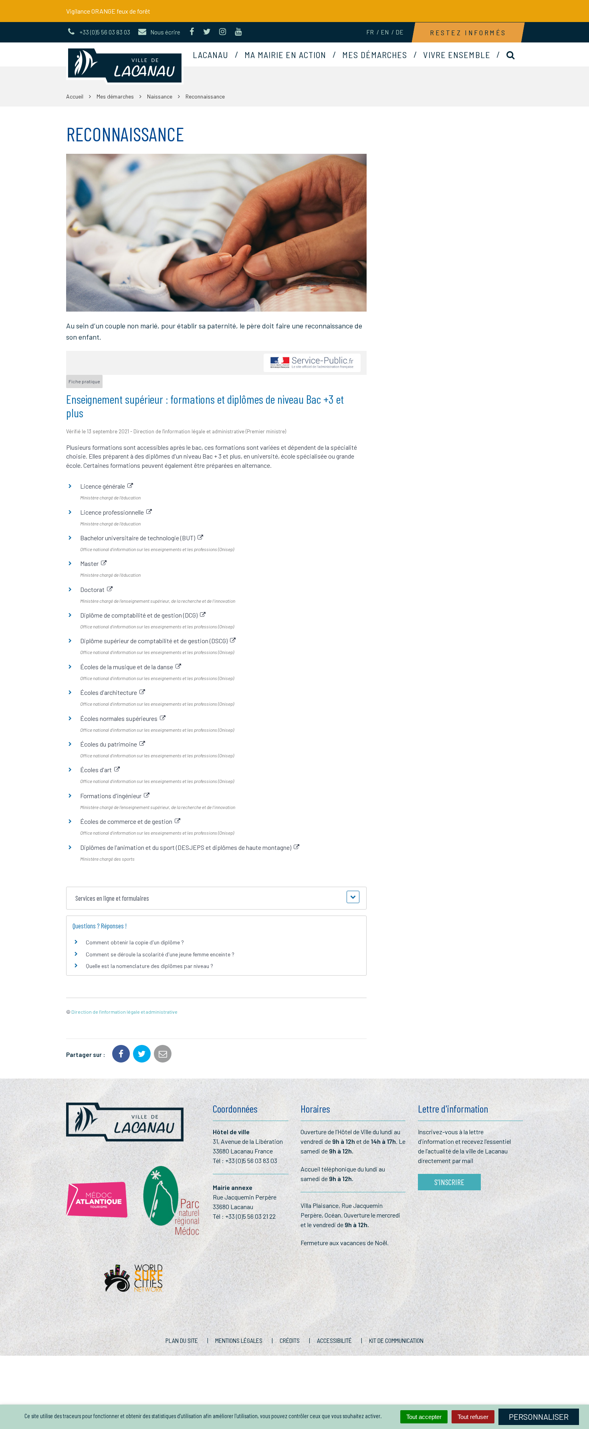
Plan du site (181, 1340)
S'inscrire (449, 1182)
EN (385, 32)
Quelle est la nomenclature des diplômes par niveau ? (149, 965)
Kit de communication (396, 1340)
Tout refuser (473, 1416)
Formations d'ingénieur (112, 795)
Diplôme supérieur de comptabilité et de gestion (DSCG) (155, 640)
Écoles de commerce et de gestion (127, 821)
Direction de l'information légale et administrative (124, 1011)
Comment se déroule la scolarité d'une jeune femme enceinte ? (160, 954)
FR (370, 32)
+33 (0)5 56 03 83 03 (251, 1160)
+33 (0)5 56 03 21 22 (250, 1216)
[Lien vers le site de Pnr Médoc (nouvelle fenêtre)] (170, 1200)
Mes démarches (374, 54)
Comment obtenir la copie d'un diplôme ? (135, 942)
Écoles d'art (97, 769)
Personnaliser (539, 1416)
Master (90, 563)
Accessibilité (334, 1340)
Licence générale (103, 486)
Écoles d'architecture (109, 692)
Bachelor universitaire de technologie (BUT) (139, 537)
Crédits (290, 1340)
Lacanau (211, 54)
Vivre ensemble (456, 54)
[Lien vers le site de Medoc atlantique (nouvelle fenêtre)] (96, 1200)
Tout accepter (424, 1416)
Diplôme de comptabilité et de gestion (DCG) (140, 615)
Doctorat (93, 589)
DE (399, 32)
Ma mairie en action (285, 54)
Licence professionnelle (113, 512)
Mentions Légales (238, 1340)
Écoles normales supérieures (120, 718)
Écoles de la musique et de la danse (127, 666)
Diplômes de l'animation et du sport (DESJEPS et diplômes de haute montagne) (187, 847)
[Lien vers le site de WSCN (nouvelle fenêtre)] (133, 1280)
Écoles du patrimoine (109, 744)
